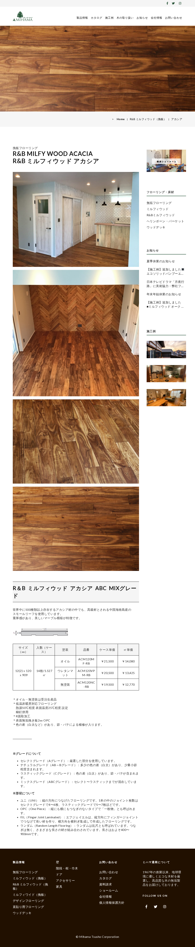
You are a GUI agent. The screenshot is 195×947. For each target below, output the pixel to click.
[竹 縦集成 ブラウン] (166, 374)
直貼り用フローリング (28, 906)
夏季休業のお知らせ (161, 261)
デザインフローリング (28, 900)
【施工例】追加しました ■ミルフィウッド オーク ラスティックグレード (166, 304)
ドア (59, 874)
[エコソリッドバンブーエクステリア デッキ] (166, 350)
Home (121, 119)
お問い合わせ (173, 17)
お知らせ (142, 17)
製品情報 (82, 17)
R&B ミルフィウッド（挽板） (148, 119)
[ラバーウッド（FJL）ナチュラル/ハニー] (166, 398)
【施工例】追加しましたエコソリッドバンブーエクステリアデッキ (165, 271)
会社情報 (156, 17)
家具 (59, 886)
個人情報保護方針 (111, 902)
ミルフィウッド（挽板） (30, 878)
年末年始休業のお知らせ (164, 294)
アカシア (176, 119)
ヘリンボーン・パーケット (165, 221)
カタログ (96, 17)
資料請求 (105, 884)
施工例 (109, 17)
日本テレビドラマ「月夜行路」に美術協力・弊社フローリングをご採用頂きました (165, 284)
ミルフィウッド (158, 209)
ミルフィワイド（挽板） (30, 894)
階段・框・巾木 (67, 868)
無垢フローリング (159, 203)
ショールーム (108, 890)
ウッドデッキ (156, 227)
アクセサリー (65, 880)
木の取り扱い (125, 17)
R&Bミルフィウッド (161, 215)
